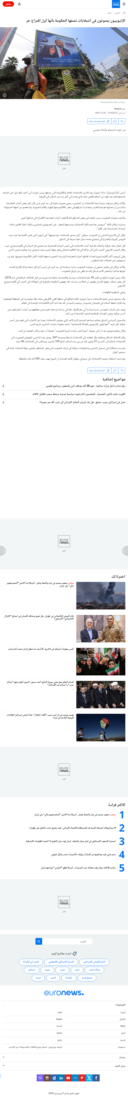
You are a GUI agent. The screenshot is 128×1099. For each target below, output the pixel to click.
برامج (60, 1040)
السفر (123, 1033)
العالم (109, 13)
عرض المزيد (120, 1066)
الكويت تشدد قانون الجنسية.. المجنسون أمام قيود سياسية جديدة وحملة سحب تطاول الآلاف (78, 394)
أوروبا (122, 1012)
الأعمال (122, 1019)
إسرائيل (31, 970)
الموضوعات (120, 1005)
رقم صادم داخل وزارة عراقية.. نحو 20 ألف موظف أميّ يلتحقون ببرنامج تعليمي (85, 386)
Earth (59, 1019)
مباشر (8, 3)
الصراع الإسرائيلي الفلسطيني (61, 962)
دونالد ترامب (94, 970)
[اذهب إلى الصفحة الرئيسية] (116, 4)
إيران (77, 970)
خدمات (122, 1058)
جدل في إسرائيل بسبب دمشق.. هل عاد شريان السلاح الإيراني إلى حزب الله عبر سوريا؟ (82, 402)
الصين (53, 978)
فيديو (122, 1040)
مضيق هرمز (87, 978)
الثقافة (59, 1033)
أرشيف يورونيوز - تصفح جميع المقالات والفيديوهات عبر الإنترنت (35, 1047)
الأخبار (117, 13)
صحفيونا (121, 1047)
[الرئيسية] (124, 13)
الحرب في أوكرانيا (31, 962)
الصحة (59, 1026)
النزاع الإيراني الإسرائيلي (94, 962)
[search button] (39, 941)
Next (122, 1026)
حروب (62, 970)
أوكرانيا (69, 978)
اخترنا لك (118, 576)
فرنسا (38, 978)
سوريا (47, 970)
